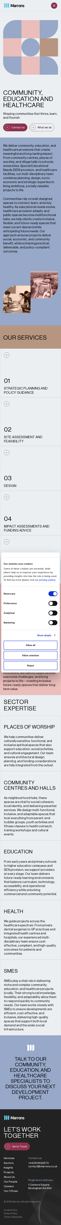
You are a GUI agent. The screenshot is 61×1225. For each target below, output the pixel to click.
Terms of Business (13, 1217)
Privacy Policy (11, 1214)
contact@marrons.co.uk (42, 1166)
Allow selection (30, 655)
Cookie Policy (10, 1210)
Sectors (9, 1163)
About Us (9, 1177)
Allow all (30, 645)
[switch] (52, 603)
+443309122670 (38, 1163)
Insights (8, 1167)
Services (9, 1158)
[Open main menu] (54, 5)
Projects (9, 1172)
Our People (10, 1181)
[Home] (14, 5)
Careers (9, 1186)
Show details (44, 635)
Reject (30, 665)
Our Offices (11, 1191)
